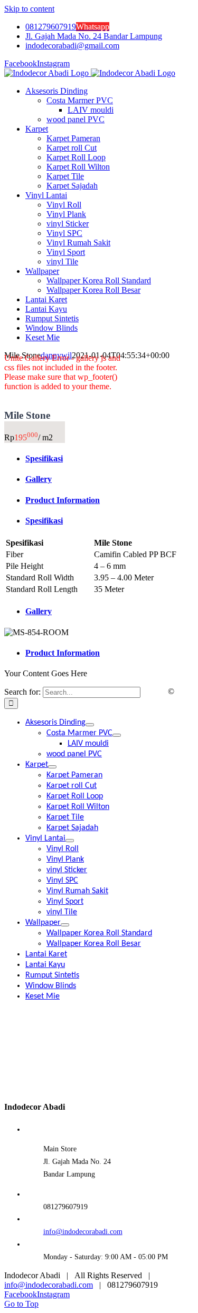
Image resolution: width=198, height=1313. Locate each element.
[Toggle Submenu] (90, 724)
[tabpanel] (99, 566)
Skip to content (29, 8)
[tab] (109, 458)
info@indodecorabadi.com (82, 1232)
